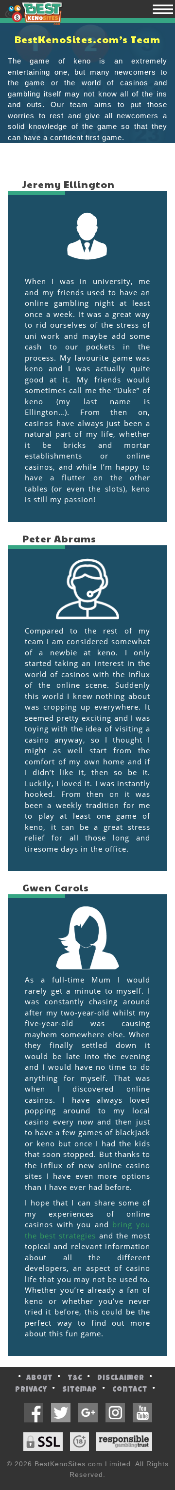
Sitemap (79, 1390)
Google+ (88, 1413)
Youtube (142, 1413)
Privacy (31, 1390)
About (39, 1378)
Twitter (60, 1413)
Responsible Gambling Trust (124, 1441)
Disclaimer (120, 1378)
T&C (75, 1378)
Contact (129, 1390)
